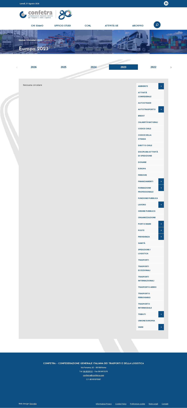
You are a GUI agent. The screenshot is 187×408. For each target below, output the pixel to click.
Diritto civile (145, 145)
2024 (93, 67)
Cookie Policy (120, 404)
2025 (63, 67)
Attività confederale (144, 94)
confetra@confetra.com (93, 375)
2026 (34, 67)
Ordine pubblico (146, 211)
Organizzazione (147, 217)
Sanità (141, 243)
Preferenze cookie (137, 404)
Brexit (141, 115)
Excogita (33, 403)
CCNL (88, 26)
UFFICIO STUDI (62, 26)
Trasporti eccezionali (144, 268)
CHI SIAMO (37, 26)
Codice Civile (144, 128)
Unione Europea (146, 320)
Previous (16, 67)
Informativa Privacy (104, 404)
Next (170, 67)
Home (22, 40)
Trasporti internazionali (146, 278)
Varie (140, 327)
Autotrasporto (147, 109)
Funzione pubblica (148, 198)
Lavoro (142, 204)
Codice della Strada (144, 137)
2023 (123, 67)
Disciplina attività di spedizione (148, 153)
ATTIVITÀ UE (111, 26)
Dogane (142, 162)
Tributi (142, 314)
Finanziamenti (145, 181)
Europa (142, 168)
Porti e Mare (144, 224)
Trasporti (143, 260)
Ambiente (143, 86)
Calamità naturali (148, 122)
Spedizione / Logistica (144, 251)
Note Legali (153, 404)
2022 (153, 67)
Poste (141, 230)
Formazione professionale (145, 189)
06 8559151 (88, 371)
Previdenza (144, 236)
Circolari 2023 (34, 40)
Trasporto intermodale (145, 305)
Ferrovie (142, 175)
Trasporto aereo (147, 287)
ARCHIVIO (137, 26)
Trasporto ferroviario (144, 295)
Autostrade (144, 103)
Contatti (165, 404)
